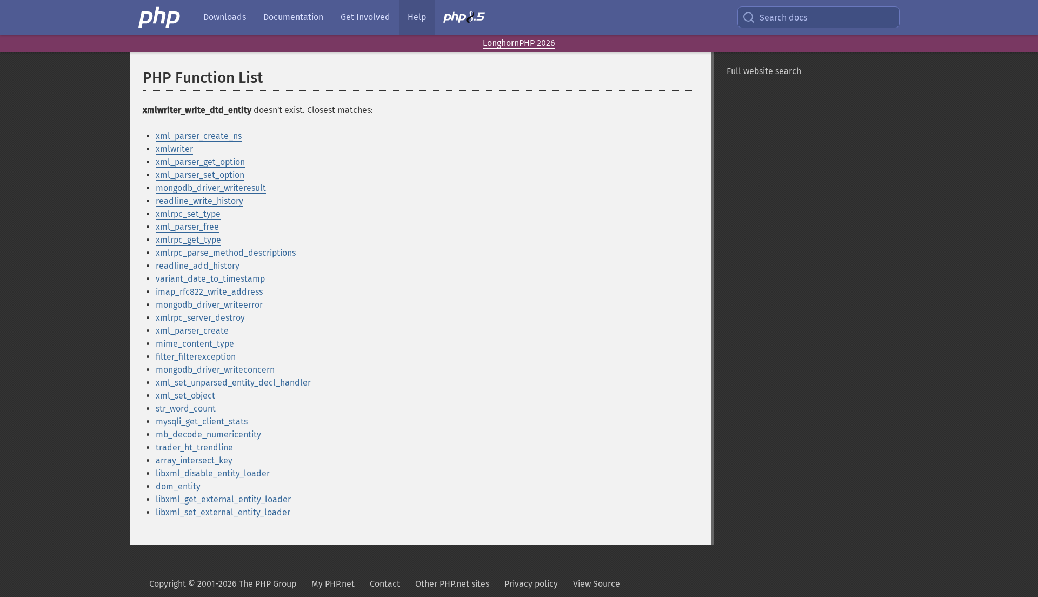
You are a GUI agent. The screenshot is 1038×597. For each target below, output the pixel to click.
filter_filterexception (196, 356)
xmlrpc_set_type (188, 214)
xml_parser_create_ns (199, 136)
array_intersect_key (194, 460)
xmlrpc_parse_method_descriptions (226, 253)
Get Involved (365, 17)
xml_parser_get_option (200, 162)
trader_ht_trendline (194, 447)
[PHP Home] (160, 17)
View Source (596, 584)
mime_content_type (195, 344)
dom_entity (178, 486)
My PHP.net (333, 584)
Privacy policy (531, 584)
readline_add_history (197, 266)
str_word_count (186, 408)
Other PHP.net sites (452, 584)
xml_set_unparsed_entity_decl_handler (233, 382)
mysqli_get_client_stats (202, 421)
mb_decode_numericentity (208, 434)
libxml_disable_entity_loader (213, 473)
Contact (385, 584)
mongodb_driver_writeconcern (215, 369)
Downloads (224, 17)
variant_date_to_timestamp (210, 279)
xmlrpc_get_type (188, 240)
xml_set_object (185, 395)
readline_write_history (199, 201)
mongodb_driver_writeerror (209, 305)
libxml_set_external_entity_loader (223, 512)
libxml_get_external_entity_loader (223, 499)
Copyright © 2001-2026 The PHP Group (222, 584)
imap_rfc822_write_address (209, 292)
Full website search (764, 71)
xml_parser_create (192, 331)
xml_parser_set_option (200, 175)
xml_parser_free (187, 227)
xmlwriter (174, 149)
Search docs (783, 17)
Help (417, 17)
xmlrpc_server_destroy (200, 318)
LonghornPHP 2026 (519, 43)
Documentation (293, 17)
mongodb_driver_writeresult (211, 188)
